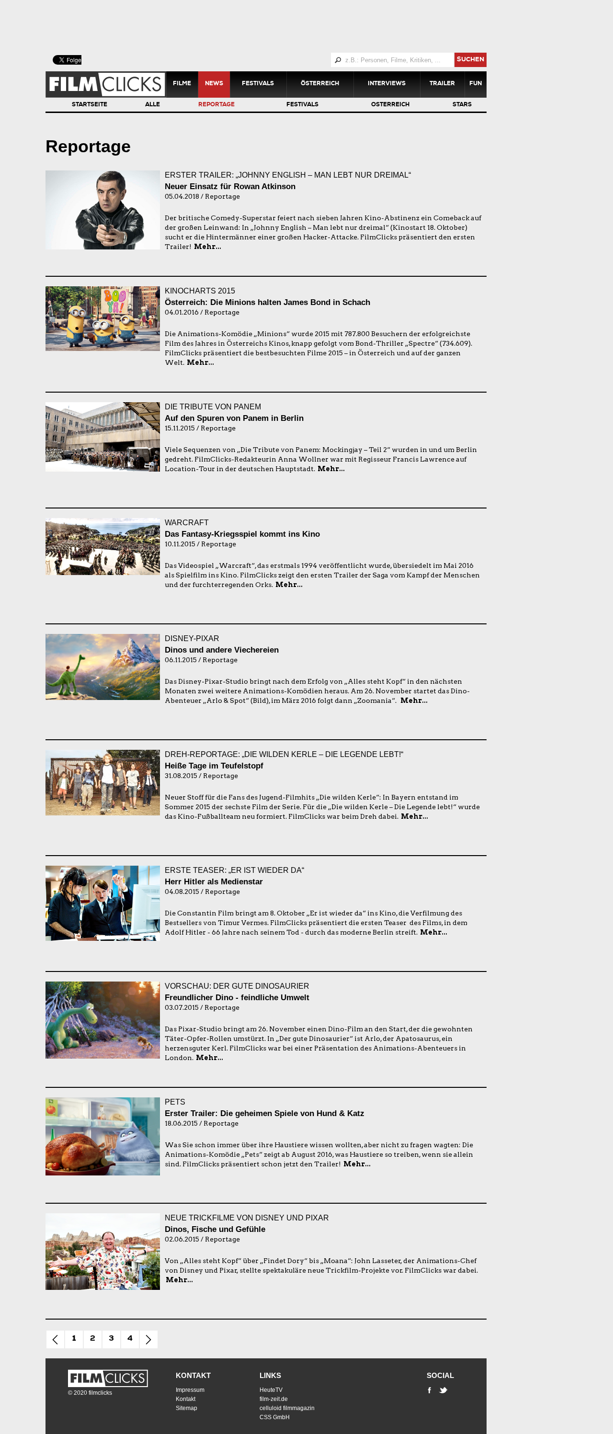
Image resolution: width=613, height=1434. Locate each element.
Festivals (258, 84)
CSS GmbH (275, 1417)
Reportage (216, 105)
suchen (470, 60)
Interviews (387, 84)
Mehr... (207, 246)
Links (270, 1375)
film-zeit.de (274, 1399)
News (214, 84)
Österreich (320, 84)
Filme (182, 84)
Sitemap (186, 1408)
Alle (152, 105)
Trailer (442, 84)
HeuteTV (271, 1390)
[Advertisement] (277, 26)
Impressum (190, 1390)
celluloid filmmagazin (287, 1408)
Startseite (89, 105)
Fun (475, 84)
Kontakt (193, 1375)
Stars (462, 105)
